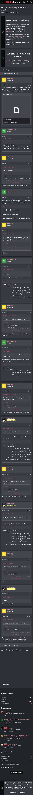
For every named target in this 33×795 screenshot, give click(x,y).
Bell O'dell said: (7, 269)
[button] (2, 2)
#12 (30, 510)
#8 (30, 348)
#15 (30, 616)
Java (5, 715)
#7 (30, 312)
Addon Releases (8, 731)
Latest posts (7, 708)
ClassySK (8, 728)
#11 (30, 474)
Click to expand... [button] (16, 182)
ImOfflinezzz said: (8, 478)
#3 (30, 163)
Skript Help (7, 740)
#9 (30, 391)
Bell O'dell (5, 12)
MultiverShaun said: (8, 167)
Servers (6, 724)
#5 (30, 230)
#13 (30, 560)
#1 (30, 85)
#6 (30, 266)
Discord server (19, 36)
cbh (31, 703)
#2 (30, 136)
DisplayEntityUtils (10, 744)
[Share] (28, 85)
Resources (9, 31)
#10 (30, 425)
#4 (30, 197)
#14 (30, 594)
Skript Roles (7, 712)
